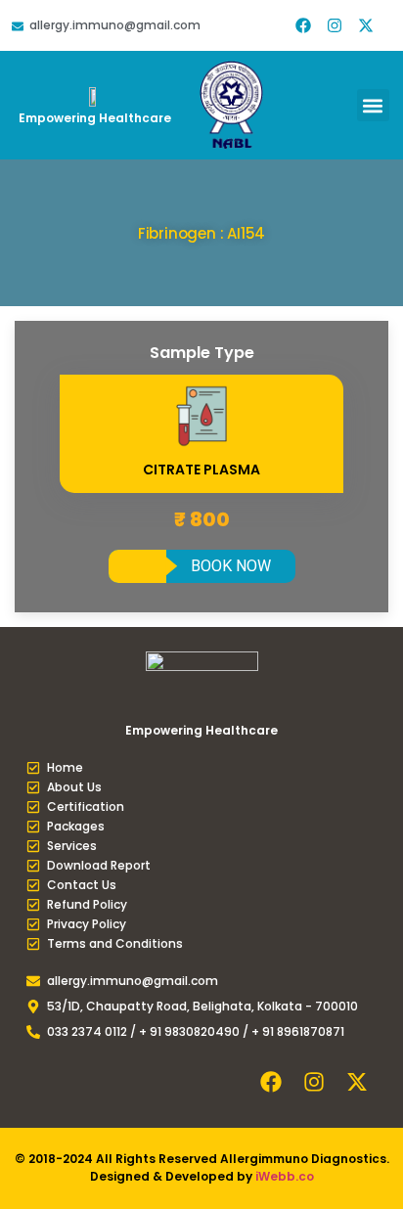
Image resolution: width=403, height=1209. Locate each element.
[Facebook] (303, 25)
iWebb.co (284, 1176)
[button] (373, 105)
